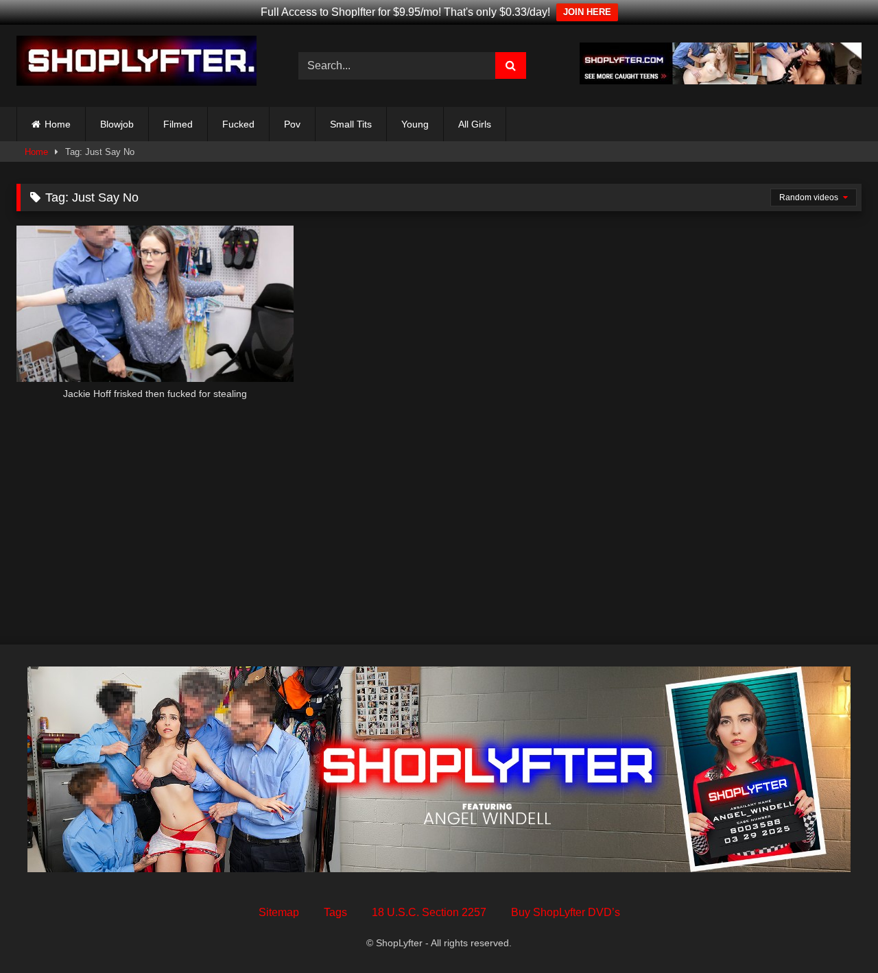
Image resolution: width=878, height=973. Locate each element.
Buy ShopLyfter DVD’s (565, 912)
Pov (292, 124)
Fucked (238, 124)
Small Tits (351, 124)
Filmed (178, 124)
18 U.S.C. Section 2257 (429, 912)
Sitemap (279, 912)
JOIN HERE (587, 12)
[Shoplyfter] (136, 63)
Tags (335, 912)
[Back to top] (835, 932)
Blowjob (117, 124)
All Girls (474, 124)
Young (415, 124)
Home (58, 124)
